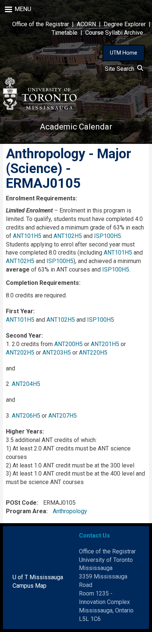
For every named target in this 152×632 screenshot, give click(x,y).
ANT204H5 (26, 383)
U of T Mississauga (38, 577)
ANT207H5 (62, 415)
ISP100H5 (107, 235)
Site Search (121, 68)
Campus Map (29, 585)
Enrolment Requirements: (41, 198)
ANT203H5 (56, 352)
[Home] (40, 93)
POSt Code (21, 502)
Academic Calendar (76, 126)
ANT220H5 (93, 352)
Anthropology (70, 511)
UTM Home (123, 52)
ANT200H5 (68, 344)
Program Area (26, 511)
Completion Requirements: (43, 282)
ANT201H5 (105, 344)
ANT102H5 (67, 235)
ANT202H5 (20, 352)
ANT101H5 (27, 235)
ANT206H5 (26, 415)
